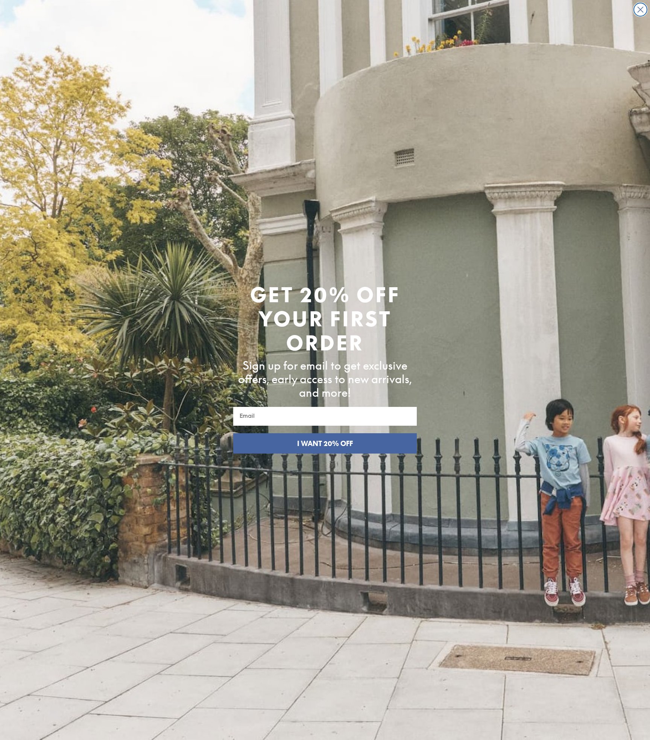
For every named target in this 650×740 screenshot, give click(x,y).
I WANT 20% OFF (325, 443)
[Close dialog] (640, 9)
